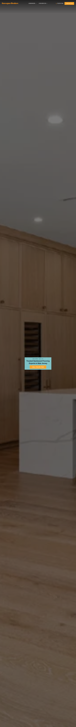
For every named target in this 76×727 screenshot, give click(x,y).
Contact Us (69, 3)
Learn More (32, 3)
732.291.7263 (60, 3)
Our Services (42, 3)
